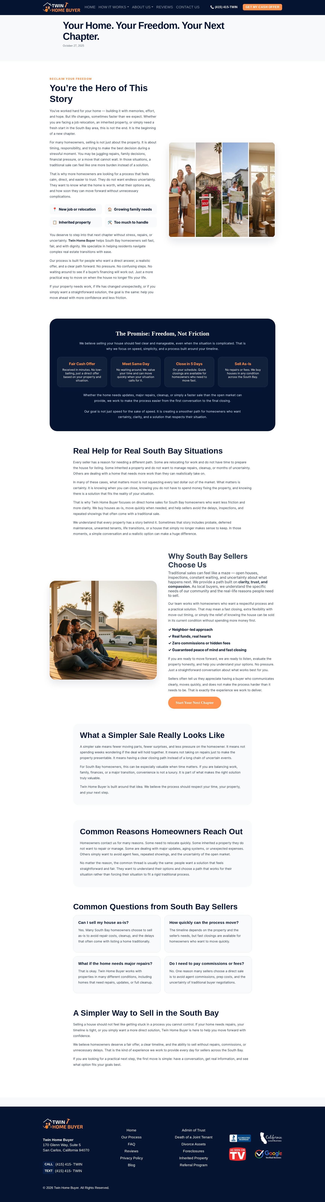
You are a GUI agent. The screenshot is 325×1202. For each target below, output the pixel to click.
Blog (131, 1165)
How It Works (112, 7)
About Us (141, 7)
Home (90, 7)
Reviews (164, 7)
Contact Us (188, 7)
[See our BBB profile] (240, 1138)
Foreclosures (193, 1151)
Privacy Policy (131, 1158)
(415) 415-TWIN (224, 7)
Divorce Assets (193, 1144)
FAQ (131, 1144)
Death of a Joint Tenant (193, 1137)
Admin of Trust (193, 1130)
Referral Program (193, 1165)
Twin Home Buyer (66, 1188)
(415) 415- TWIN (63, 1164)
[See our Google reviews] (268, 1154)
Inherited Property (193, 1158)
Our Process (131, 1137)
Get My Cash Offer (262, 7)
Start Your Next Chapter (195, 703)
